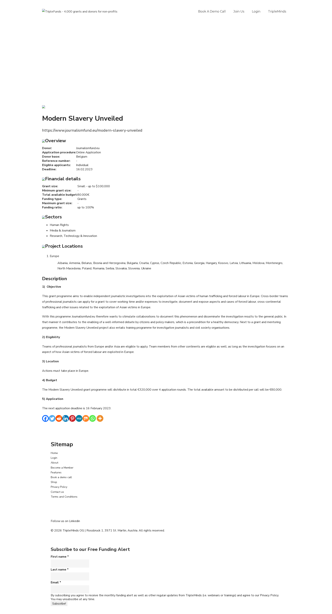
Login (256, 11)
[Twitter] (52, 418)
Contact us (57, 492)
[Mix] (85, 418)
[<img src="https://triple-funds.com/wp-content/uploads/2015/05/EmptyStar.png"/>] (43, 106)
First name (60, 557)
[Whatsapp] (92, 418)
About (54, 462)
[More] (100, 418)
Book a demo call (212, 11)
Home (54, 453)
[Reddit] (59, 418)
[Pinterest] (72, 418)
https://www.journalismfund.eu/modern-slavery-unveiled (92, 130)
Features (56, 472)
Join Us (238, 11)
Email (56, 582)
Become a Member (62, 467)
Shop (54, 482)
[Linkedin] (65, 418)
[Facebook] (45, 418)
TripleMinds (277, 11)
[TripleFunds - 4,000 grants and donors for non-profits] (79, 11)
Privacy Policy (59, 487)
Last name (60, 569)
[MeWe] (79, 418)
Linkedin (74, 521)
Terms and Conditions (64, 497)
